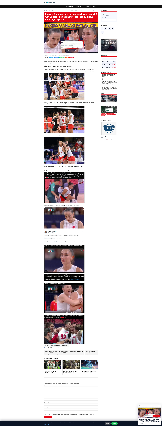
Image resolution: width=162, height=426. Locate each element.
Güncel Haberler (69, 6)
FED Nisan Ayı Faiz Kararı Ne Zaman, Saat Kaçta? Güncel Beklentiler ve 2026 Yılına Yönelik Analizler (109, 88)
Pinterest (71, 57)
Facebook (56, 57)
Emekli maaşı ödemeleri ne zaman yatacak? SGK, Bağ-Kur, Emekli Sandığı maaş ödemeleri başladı (109, 82)
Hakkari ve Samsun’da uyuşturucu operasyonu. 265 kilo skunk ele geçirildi (108, 75)
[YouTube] (112, 28)
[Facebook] (102, 28)
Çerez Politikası (87, 6)
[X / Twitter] (105, 28)
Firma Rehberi (78, 6)
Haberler (45, 10)
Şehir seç (104, 17)
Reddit (67, 57)
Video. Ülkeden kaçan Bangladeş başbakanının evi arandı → (91, 353)
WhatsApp (62, 57)
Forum (94, 6)
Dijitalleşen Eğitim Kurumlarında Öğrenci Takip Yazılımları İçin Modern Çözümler (109, 79)
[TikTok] (102, 32)
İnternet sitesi (47, 407)
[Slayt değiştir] (106, 139)
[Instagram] (109, 28)
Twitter (51, 57)
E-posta (46, 402)
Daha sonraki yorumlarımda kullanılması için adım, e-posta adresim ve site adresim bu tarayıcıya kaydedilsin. (70, 414)
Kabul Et (114, 423)
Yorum (46, 386)
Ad (45, 397)
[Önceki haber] (112, 41)
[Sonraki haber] (115, 41)
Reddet (107, 423)
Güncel (49, 10)
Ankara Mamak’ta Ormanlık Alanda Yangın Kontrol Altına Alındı (108, 85)
